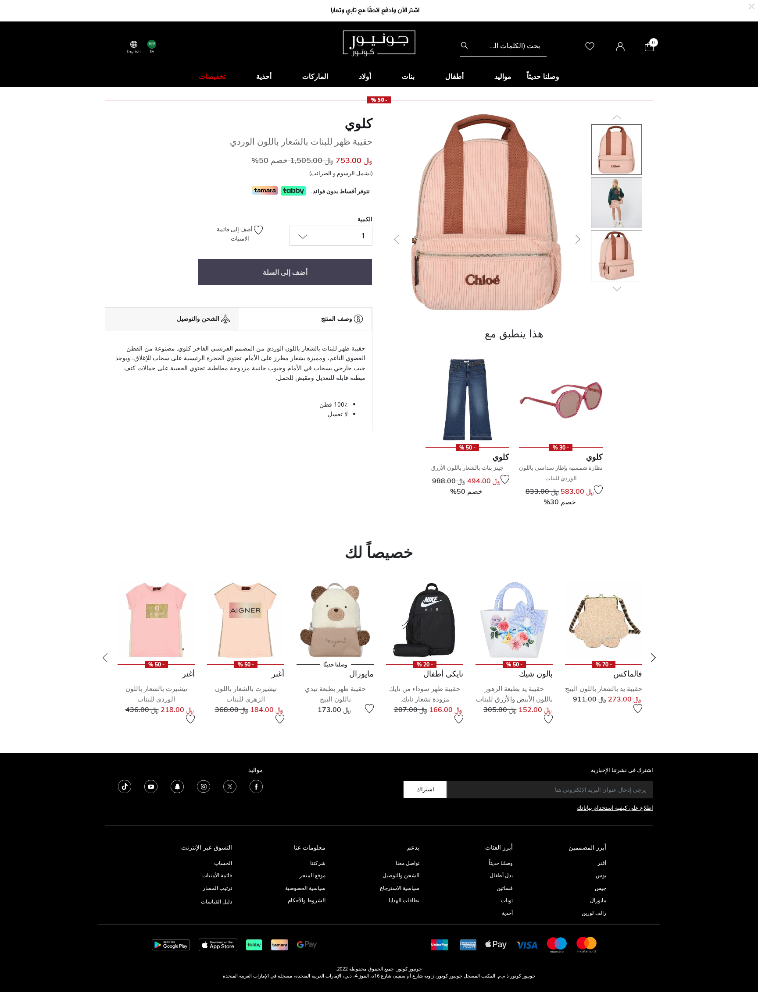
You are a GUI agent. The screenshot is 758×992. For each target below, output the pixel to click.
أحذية (507, 913)
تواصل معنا (406, 863)
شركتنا (317, 863)
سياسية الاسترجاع (399, 888)
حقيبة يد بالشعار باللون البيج (603, 688)
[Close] (751, 5)
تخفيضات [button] (212, 76)
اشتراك (425, 789)
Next (653, 657)
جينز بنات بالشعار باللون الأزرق (467, 467)
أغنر (601, 863)
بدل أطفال (501, 875)
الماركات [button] (315, 76)
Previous (104, 657)
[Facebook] (256, 785)
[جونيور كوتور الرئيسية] (379, 42)
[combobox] (503, 46)
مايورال (598, 900)
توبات (507, 900)
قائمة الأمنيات (217, 875)
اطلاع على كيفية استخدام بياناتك (615, 807)
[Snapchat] (177, 785)
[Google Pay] (307, 944)
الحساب (223, 863)
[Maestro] (557, 944)
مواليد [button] (502, 76)
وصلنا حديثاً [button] (543, 76)
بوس (601, 875)
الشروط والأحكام (306, 900)
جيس (600, 888)
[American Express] (468, 944)
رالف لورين (594, 913)
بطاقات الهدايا (404, 900)
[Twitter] (229, 785)
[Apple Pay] (496, 944)
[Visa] (527, 944)
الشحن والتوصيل (401, 875)
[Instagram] (203, 785)
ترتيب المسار (217, 888)
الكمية (365, 219)
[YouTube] (150, 785)
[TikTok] (124, 785)
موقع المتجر (312, 875)
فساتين (505, 888)
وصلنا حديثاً (501, 863)
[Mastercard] (586, 944)
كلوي (358, 123)
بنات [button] (408, 76)
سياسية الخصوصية (305, 888)
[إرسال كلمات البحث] (464, 46)
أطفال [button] (454, 76)
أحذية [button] (264, 76)
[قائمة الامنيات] (598, 489)
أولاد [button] (365, 76)
